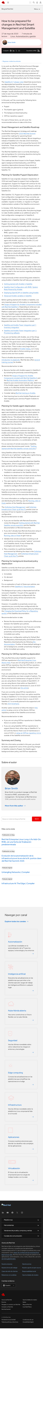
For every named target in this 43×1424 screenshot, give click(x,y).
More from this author (14, 806)
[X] (17, 1213)
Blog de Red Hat (7, 9)
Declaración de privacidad (9, 1319)
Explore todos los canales (15, 921)
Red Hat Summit (6, 1309)
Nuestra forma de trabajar (9, 1268)
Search (37, 819)
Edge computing (15, 1072)
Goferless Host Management (15, 507)
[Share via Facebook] (11, 51)
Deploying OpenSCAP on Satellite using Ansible (21, 293)
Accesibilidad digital (28, 1322)
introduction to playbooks (11, 360)
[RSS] (38, 51)
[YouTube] (7, 1213)
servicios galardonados (9, 1259)
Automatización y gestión (26, 36)
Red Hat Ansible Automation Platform (20, 380)
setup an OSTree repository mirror (28, 733)
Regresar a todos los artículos (12, 61)
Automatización (15, 941)
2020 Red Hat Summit (27, 134)
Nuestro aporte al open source (31, 1268)
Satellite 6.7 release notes (14, 82)
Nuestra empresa (7, 1264)
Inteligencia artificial (17, 974)
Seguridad (12, 1040)
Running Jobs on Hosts (12, 536)
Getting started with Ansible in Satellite (18, 284)
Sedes (24, 1302)
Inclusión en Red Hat (7, 1307)
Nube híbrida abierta (17, 1010)
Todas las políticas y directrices (10, 1322)
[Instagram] (22, 1213)
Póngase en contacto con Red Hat (11, 1304)
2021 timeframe (13, 704)
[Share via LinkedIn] (13, 51)
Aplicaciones (13, 1137)
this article (24, 688)
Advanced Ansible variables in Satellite (18, 296)
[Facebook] (12, 1213)
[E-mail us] (19, 51)
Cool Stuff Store (27, 1307)
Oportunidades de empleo (30, 1275)
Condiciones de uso (28, 1319)
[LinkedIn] (3, 1213)
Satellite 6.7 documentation (25, 587)
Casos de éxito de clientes (10, 1271)
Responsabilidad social (29, 1271)
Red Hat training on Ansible (25, 393)
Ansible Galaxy (25, 349)
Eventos (4, 1302)
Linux (12, 36)
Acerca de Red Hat (7, 1300)
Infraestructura (14, 1105)
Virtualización (14, 1168)
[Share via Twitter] (16, 51)
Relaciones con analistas (9, 1275)
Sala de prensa (26, 1264)
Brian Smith (12, 42)
